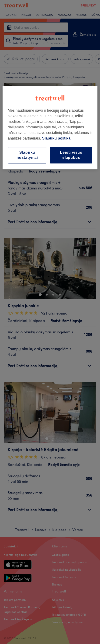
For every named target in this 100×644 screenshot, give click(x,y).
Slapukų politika (56, 138)
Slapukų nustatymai (27, 154)
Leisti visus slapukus (71, 154)
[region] (50, 127)
